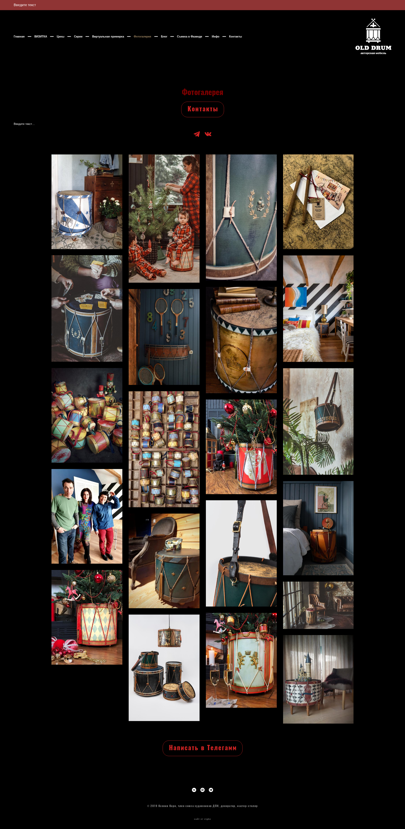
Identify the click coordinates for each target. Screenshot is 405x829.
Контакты (235, 36)
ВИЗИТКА (40, 36)
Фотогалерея (142, 36)
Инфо (215, 36)
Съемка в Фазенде (189, 36)
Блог (164, 36)
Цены (60, 36)
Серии (78, 36)
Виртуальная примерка (108, 36)
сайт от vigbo (202, 819)
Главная (19, 36)
